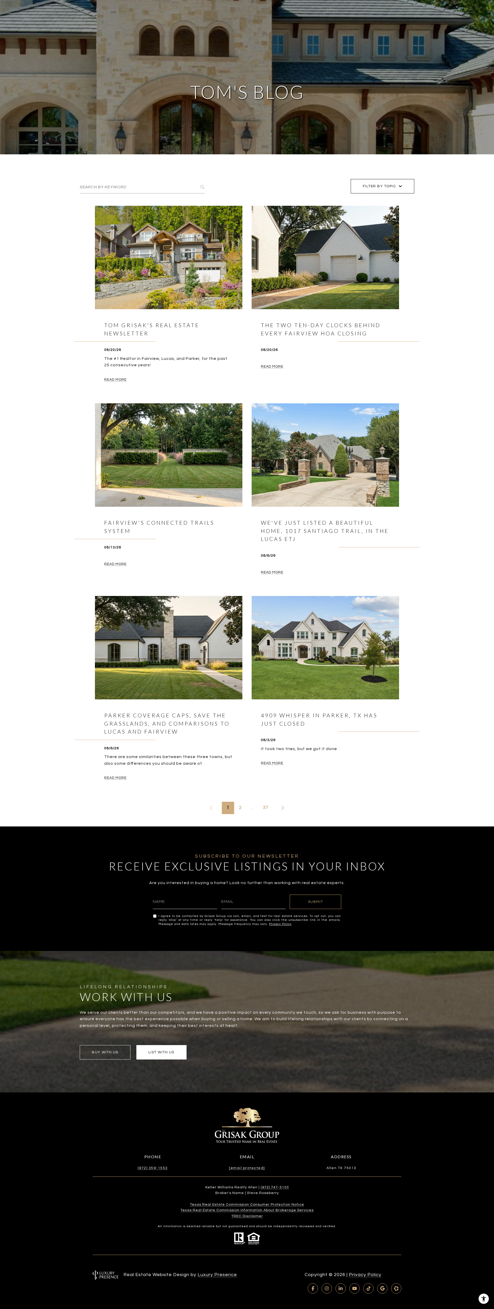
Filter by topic (379, 186)
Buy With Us (105, 1052)
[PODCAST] (396, 1288)
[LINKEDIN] (341, 1288)
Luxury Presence (217, 1274)
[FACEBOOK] (313, 1288)
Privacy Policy (280, 924)
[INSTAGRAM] (327, 1288)
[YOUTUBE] (354, 1288)
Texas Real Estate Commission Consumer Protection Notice (247, 1204)
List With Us (161, 1052)
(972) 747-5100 (275, 1187)
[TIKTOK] (368, 1288)
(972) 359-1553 (153, 1168)
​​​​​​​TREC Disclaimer (247, 1216)
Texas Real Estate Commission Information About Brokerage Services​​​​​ (247, 1210)
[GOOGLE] (382, 1288)
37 (265, 807)
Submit (315, 902)
